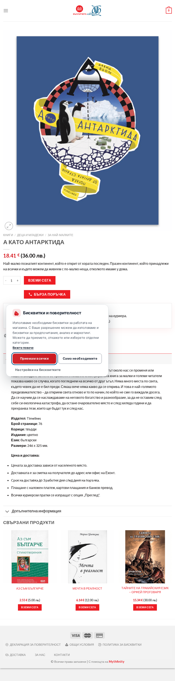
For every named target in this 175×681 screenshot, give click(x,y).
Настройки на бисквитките (38, 370)
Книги (8, 235)
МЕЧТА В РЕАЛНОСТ (87, 588)
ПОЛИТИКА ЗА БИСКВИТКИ (122, 644)
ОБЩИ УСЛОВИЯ (82, 644)
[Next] (171, 574)
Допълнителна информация (36, 511)
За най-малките (60, 235)
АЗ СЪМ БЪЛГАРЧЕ (30, 588)
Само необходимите (80, 358)
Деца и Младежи (30, 235)
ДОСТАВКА (18, 655)
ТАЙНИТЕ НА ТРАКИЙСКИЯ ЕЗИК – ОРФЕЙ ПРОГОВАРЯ (145, 590)
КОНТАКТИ (62, 655)
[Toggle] (7, 511)
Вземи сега (39, 280)
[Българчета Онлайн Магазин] (87, 11)
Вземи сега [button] (29, 607)
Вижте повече (23, 348)
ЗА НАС (40, 655)
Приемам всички (34, 358)
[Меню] (5, 10)
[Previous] (3, 574)
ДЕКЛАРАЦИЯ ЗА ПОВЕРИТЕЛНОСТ (35, 644)
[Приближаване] (9, 226)
